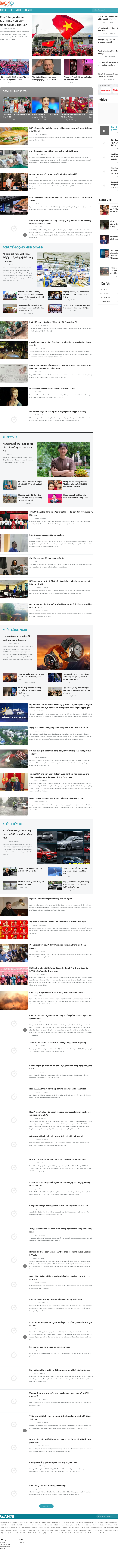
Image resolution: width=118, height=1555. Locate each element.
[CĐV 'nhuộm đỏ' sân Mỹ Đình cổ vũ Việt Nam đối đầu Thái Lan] (62, 35)
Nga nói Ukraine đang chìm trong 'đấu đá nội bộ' (51, 899)
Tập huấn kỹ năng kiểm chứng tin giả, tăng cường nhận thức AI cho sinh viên (76, 690)
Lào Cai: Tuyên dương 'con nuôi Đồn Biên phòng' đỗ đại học (56, 1299)
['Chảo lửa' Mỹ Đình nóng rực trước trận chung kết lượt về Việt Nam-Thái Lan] (14, 1424)
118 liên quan (44, 1046)
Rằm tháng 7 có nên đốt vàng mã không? (47, 1486)
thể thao (109, 1525)
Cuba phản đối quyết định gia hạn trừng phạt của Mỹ (53, 1463)
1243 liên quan (43, 134)
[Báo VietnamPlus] (32, 587)
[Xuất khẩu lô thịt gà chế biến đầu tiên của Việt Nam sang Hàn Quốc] (55, 308)
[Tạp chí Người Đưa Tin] (20, 300)
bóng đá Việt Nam (96, 1527)
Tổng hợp (21, 1542)
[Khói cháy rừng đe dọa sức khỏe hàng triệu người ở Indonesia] (14, 1000)
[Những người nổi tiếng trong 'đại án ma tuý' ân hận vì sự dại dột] (14, 67)
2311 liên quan (111, 45)
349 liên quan (15, 120)
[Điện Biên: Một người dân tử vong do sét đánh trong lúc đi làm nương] (14, 953)
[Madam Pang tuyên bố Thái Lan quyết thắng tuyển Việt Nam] (45, 105)
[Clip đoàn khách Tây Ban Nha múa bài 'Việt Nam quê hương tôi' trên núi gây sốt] (10, 498)
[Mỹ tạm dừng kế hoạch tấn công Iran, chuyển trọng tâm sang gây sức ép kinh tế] (14, 759)
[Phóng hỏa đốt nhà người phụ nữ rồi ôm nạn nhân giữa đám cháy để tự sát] (104, 271)
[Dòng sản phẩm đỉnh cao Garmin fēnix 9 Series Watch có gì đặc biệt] (10, 677)
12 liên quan (42, 995)
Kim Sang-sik (79, 1522)
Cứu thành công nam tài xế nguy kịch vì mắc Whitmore (53, 151)
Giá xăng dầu (15, 1522)
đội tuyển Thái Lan (68, 1522)
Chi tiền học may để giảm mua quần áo (46, 558)
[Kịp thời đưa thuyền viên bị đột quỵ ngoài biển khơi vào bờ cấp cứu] (14, 1378)
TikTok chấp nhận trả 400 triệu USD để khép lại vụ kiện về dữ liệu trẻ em (30, 690)
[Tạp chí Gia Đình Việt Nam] (32, 1092)
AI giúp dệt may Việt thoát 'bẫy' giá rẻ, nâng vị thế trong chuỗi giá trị (18, 258)
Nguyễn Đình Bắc (44, 1527)
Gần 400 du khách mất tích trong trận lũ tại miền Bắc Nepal (56, 1136)
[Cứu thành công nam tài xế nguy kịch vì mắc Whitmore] (14, 159)
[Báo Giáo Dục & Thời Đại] (111, 242)
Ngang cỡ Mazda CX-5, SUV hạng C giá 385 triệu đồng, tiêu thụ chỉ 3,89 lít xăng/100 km (76, 884)
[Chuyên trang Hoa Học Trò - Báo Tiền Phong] (30, 1258)
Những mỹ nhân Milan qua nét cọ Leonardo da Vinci (52, 389)
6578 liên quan (44, 1209)
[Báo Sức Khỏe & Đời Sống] (31, 134)
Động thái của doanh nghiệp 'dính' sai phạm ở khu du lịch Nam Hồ (58, 728)
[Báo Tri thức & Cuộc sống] (32, 204)
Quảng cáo (2, 1548)
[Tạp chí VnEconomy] (99, 33)
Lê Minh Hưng (31, 1530)
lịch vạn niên (48, 1525)
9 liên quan (45, 610)
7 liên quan (31, 300)
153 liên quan (46, 120)
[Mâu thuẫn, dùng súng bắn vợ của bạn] (14, 543)
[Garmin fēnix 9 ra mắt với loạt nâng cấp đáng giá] (63, 652)
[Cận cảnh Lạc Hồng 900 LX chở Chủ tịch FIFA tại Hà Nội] (10, 871)
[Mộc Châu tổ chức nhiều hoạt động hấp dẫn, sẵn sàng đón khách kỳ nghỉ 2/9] (14, 1284)
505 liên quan (43, 1466)
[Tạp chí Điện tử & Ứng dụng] (20, 682)
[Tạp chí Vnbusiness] (5, 265)
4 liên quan (17, 841)
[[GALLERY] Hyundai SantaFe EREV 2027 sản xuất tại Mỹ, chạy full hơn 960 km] (14, 205)
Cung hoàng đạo (105, 297)
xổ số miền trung (60, 1530)
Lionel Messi (39, 1525)
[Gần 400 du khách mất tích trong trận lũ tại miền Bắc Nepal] (14, 1144)
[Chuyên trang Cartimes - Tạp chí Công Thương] (64, 876)
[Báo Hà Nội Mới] (100, 56)
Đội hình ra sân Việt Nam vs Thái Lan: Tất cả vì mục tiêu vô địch (57, 922)
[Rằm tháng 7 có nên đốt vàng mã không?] (14, 1493)
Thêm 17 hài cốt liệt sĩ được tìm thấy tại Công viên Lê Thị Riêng (57, 1043)
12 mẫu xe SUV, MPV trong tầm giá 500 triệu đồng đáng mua (17, 834)
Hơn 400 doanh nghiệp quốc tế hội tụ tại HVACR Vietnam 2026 (57, 1159)
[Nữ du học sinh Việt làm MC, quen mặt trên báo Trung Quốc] (55, 498)
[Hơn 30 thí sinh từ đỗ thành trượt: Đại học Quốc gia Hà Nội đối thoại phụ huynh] (14, 1447)
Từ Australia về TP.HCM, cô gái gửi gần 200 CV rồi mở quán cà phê (30, 484)
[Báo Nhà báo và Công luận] (32, 538)
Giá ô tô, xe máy (105, 294)
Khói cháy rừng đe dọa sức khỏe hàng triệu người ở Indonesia (57, 993)
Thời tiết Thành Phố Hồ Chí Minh (74, 1533)
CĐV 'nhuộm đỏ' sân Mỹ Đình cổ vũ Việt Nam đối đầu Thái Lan (13, 21)
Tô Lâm (116, 1525)
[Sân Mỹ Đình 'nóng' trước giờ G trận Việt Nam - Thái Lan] (74, 105)
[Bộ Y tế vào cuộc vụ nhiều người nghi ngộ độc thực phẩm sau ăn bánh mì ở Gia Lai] (14, 136)
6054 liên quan (43, 711)
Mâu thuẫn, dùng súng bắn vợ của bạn (46, 535)
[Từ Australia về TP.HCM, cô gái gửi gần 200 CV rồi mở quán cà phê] (10, 485)
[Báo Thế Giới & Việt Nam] (31, 711)
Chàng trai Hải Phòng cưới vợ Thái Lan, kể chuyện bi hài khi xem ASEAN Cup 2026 (75, 484)
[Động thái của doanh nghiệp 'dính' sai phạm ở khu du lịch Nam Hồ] (14, 735)
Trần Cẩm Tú (4, 1527)
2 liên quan (76, 890)
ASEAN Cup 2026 (74, 1527)
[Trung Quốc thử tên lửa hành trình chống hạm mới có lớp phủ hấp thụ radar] (14, 1236)
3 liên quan (41, 392)
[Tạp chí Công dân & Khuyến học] (20, 696)
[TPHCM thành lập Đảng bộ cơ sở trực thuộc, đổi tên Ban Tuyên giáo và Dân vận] (14, 520)
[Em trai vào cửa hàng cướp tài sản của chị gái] (14, 1355)
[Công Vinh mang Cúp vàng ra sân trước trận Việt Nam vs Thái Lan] (14, 1213)
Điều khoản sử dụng (5, 1544)
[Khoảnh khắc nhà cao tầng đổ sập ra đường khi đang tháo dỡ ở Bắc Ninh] (104, 185)
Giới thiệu (2, 1542)
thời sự (95, 1525)
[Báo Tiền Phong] (34, 83)
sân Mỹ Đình (40, 1530)
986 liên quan (44, 974)
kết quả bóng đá (35, 1522)
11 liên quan (76, 311)
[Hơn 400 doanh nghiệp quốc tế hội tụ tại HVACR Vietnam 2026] (14, 1167)
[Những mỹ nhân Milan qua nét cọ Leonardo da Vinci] (14, 396)
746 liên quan (42, 227)
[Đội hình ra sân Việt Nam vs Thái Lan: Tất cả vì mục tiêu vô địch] (14, 929)
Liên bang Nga (5, 1522)
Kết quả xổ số (104, 290)
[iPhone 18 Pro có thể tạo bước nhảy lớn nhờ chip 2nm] (78, 67)
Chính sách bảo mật (5, 1546)
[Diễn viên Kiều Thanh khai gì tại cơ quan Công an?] (104, 130)
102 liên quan (111, 33)
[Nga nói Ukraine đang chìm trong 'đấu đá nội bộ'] (14, 906)
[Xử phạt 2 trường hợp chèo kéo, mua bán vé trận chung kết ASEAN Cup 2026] (14, 1401)
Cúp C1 (51, 1533)
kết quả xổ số (85, 1527)
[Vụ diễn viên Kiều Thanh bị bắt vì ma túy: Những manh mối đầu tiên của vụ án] (104, 157)
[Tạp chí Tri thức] (1, 28)
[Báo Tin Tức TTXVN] (30, 227)
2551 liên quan (44, 757)
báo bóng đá (89, 1522)
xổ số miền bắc (86, 1525)
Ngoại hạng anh (56, 1522)
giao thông (50, 1530)
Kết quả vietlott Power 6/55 (23, 1533)
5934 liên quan (46, 1445)
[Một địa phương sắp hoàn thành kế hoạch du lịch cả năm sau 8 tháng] (55, 295)
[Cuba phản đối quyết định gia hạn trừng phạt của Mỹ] (14, 1470)
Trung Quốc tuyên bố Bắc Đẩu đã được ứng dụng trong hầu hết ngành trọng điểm (76, 677)
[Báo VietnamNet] (65, 490)
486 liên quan (11, 28)
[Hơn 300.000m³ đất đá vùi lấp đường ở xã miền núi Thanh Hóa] (14, 1097)
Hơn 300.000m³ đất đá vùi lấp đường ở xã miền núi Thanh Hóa (57, 1089)
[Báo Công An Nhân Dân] (3, 83)
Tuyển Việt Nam (55, 1527)
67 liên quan (74, 120)
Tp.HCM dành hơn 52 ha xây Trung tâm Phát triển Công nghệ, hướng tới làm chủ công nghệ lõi (31, 294)
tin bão (35, 1533)
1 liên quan (30, 313)
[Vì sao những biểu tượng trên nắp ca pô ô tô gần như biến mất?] (55, 871)
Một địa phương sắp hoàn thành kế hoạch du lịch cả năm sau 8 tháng (76, 294)
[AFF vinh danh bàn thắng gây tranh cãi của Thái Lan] (104, 239)
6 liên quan (42, 348)
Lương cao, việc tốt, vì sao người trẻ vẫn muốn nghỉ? (53, 174)
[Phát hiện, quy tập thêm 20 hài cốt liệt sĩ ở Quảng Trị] (14, 330)
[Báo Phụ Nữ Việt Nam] (32, 1303)
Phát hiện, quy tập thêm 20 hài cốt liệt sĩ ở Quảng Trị (53, 322)
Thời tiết (19, 1525)
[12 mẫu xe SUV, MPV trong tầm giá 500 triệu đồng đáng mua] (63, 846)
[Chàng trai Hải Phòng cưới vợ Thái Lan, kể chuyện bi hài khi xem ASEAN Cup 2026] (55, 485)
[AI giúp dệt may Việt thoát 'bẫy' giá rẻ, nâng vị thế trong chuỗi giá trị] (63, 269)
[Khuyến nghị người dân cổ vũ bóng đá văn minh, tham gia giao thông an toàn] (14, 350)
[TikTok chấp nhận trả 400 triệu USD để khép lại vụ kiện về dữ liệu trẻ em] (10, 691)
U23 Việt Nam (99, 1522)
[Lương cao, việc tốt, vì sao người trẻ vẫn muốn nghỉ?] (14, 182)
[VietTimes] (31, 1235)
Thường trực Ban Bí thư (73, 1525)
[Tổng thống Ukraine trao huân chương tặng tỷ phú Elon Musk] (46, 67)
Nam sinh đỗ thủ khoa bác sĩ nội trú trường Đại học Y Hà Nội (18, 447)
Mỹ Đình (69, 1530)
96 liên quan (42, 1118)
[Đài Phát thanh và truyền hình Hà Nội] (91, 120)
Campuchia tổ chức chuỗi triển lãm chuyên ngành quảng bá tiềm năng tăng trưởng (31, 308)
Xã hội (13, 1525)
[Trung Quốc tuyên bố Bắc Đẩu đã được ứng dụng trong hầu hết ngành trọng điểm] (55, 677)
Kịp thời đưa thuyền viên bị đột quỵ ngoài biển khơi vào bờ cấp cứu (59, 1370)
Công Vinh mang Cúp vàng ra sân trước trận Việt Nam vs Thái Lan (58, 1206)
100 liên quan (43, 902)
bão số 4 (22, 1530)
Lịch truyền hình (105, 301)
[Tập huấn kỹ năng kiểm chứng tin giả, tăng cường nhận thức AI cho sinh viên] (55, 691)
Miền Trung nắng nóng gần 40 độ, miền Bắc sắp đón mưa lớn (56, 798)
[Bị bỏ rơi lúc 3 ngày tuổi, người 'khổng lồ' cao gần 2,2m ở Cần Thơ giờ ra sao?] (14, 1330)
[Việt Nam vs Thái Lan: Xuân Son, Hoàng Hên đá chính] (17, 105)
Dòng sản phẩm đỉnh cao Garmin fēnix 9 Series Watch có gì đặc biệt (31, 677)
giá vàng (64, 1527)
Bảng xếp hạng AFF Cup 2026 (9, 1530)
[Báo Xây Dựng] (66, 83)
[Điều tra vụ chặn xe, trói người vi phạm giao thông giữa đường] (14, 419)
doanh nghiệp (108, 1530)
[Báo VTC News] (32, 325)
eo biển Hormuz (97, 1530)
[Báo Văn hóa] (31, 177)
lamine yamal (59, 1533)
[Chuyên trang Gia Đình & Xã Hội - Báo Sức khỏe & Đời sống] (65, 890)
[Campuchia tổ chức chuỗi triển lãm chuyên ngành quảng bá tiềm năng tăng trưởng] (10, 308)
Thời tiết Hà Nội (15, 1527)
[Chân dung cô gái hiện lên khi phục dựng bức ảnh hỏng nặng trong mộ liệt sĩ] (14, 1073)
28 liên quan (112, 56)
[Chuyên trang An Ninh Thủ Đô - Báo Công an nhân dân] (30, 925)
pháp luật (83, 1530)
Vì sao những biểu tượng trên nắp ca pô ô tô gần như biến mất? (75, 871)
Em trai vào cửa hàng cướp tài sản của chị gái (49, 1347)
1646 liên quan (43, 801)
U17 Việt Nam (5, 1525)
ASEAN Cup (24, 1522)
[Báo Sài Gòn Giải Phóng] (63, 120)
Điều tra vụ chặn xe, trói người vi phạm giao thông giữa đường (57, 412)
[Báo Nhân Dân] (20, 313)
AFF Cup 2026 (46, 1522)
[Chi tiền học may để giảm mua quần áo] (14, 566)
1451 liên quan (43, 780)
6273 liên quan (45, 325)
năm (89, 1530)
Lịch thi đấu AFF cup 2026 (29, 1527)
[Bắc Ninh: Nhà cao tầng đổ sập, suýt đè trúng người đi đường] (104, 143)
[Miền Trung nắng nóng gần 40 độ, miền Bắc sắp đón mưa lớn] (14, 806)
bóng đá (27, 1525)
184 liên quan (32, 874)
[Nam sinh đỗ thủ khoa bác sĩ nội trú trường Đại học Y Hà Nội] (63, 459)
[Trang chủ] (7, 4)
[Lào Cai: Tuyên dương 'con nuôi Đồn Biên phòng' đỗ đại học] (14, 1307)
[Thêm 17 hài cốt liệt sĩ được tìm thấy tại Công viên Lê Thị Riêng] (14, 1050)
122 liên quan (42, 925)
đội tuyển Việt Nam (7, 1533)
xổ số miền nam (59, 1525)
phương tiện (43, 1533)
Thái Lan (102, 1525)
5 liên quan (43, 154)
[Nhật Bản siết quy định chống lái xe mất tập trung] (10, 885)
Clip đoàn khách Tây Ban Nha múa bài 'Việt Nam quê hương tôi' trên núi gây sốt (30, 497)
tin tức (76, 1530)
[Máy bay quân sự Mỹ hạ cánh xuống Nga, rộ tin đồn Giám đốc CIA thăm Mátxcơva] (104, 253)
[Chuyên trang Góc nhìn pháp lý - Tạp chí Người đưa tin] (30, 372)
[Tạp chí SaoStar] (34, 120)
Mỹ (32, 1525)
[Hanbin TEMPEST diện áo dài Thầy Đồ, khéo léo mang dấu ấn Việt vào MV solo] (14, 1260)
